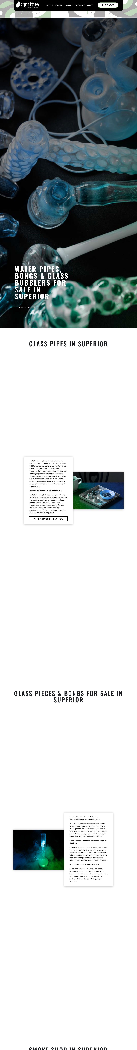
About (49, 5)
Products (69, 5)
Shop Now (108, 5)
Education (79, 5)
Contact (90, 5)
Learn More (27, 308)
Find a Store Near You (48, 519)
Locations (58, 5)
